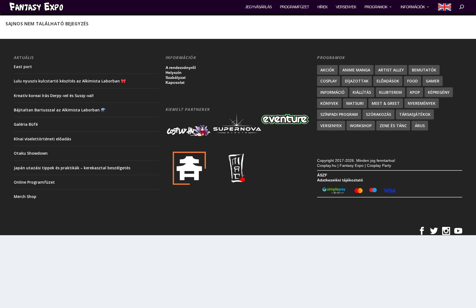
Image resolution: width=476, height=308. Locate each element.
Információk (413, 7)
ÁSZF (322, 175)
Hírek (322, 7)
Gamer (432, 81)
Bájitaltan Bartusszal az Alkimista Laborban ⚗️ (60, 110)
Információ (332, 92)
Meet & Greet (386, 103)
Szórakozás (378, 114)
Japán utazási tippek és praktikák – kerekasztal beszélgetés (72, 167)
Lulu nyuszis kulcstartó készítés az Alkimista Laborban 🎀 (70, 81)
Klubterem (390, 92)
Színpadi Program (339, 114)
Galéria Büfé (26, 124)
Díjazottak (357, 81)
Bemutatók (424, 70)
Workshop (361, 125)
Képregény (439, 92)
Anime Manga (356, 70)
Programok (375, 7)
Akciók (327, 70)
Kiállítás (362, 92)
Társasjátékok (415, 114)
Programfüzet (294, 7)
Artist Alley (391, 70)
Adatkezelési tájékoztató (340, 180)
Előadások (388, 81)
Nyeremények (422, 103)
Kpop (415, 92)
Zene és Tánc (393, 125)
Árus (420, 125)
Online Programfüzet (34, 182)
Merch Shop (25, 196)
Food (412, 81)
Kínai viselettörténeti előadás (42, 138)
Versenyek (346, 7)
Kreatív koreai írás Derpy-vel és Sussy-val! (54, 95)
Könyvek (329, 103)
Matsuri (355, 103)
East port (23, 66)
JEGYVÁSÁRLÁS (258, 7)
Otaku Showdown (31, 153)
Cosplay (328, 81)
